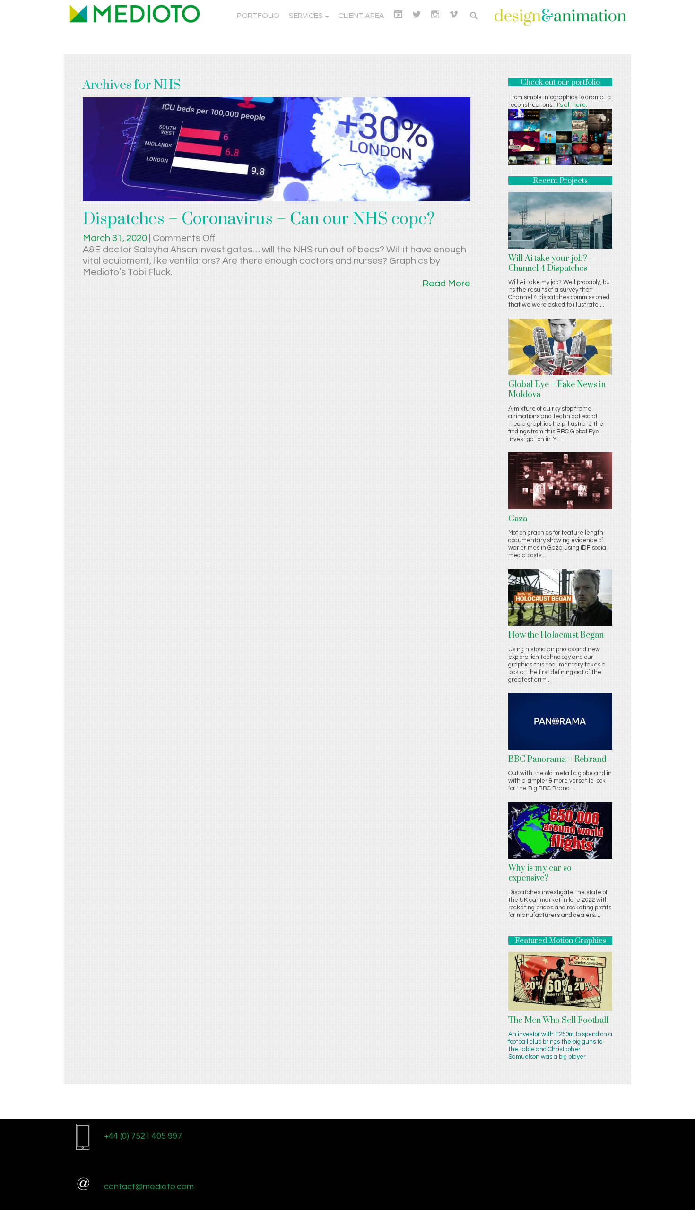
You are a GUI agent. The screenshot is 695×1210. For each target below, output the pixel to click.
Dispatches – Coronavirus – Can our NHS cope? (258, 219)
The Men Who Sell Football (558, 1020)
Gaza (517, 519)
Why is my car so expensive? (540, 873)
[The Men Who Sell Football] (560, 980)
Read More (446, 283)
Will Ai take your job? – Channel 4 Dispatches (551, 263)
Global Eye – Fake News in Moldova (557, 390)
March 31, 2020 (116, 238)
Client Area (361, 15)
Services (306, 15)
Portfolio (258, 15)
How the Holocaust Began (556, 635)
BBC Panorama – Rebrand (557, 759)
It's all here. (571, 105)
